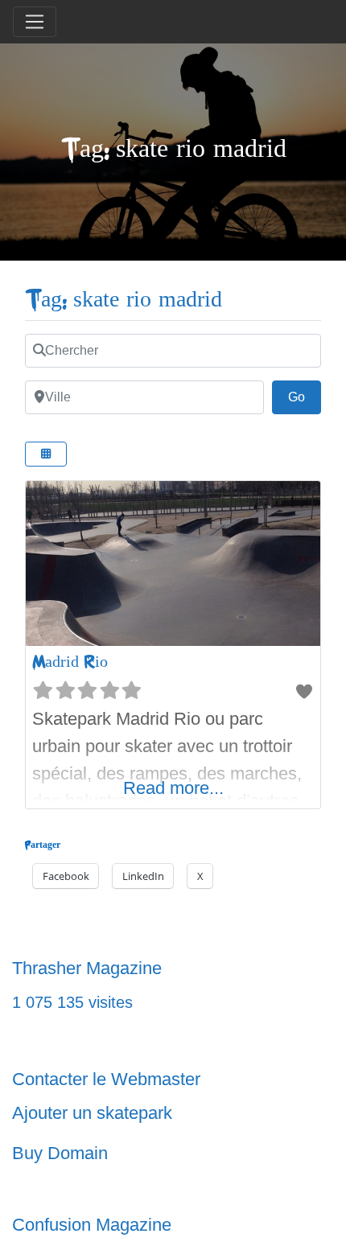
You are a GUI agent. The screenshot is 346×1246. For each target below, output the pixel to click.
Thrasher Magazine (87, 968)
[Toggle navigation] (34, 21)
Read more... (173, 788)
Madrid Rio (70, 661)
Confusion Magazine (91, 1225)
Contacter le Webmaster (106, 1079)
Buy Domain (60, 1153)
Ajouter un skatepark (92, 1113)
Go (304, 396)
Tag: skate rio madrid (123, 299)
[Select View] (46, 454)
